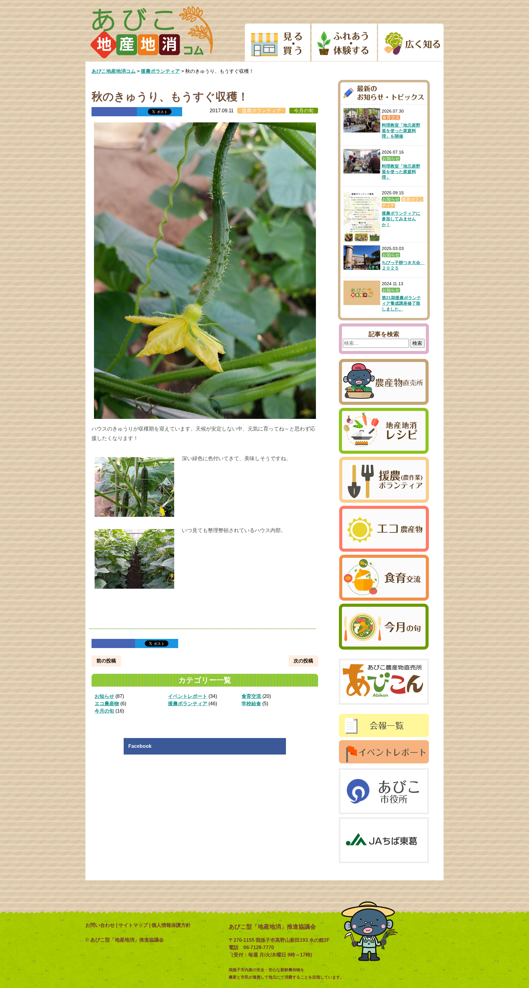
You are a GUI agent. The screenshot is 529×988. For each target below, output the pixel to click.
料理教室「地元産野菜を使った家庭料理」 (401, 172)
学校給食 (251, 703)
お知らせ (104, 696)
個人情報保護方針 (171, 925)
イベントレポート (187, 696)
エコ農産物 (107, 703)
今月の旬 (303, 110)
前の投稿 (106, 660)
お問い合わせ (100, 925)
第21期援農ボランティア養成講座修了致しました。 (401, 303)
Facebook (140, 746)
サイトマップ (133, 925)
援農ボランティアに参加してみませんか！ (401, 219)
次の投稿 (303, 660)
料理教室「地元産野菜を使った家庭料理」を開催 (401, 131)
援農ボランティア (261, 110)
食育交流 (251, 696)
